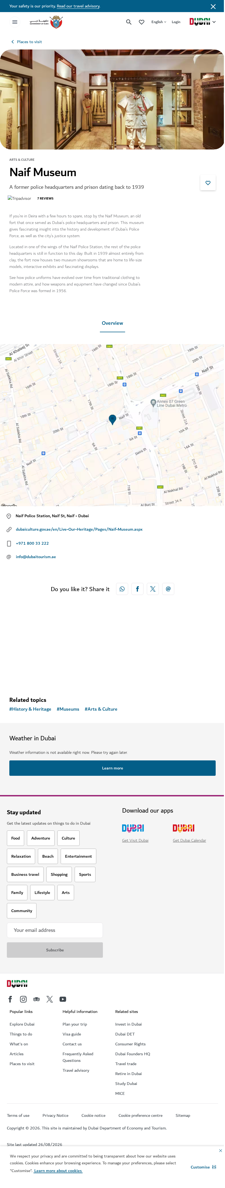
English (157, 22)
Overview (112, 323)
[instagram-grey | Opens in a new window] (23, 999)
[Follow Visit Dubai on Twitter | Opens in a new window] (49, 999)
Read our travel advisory (78, 6)
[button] (203, 1167)
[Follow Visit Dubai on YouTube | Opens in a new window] (63, 999)
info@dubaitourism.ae (36, 557)
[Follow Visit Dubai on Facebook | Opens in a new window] (10, 999)
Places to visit (29, 41)
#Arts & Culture (101, 709)
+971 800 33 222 (32, 543)
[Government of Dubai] (46, 22)
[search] (129, 22)
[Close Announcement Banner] (213, 6)
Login (176, 22)
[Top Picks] (141, 22)
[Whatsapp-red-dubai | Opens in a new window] (122, 589)
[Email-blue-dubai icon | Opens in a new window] (168, 589)
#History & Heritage (30, 709)
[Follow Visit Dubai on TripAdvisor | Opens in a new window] (36, 999)
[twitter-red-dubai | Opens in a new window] (153, 589)
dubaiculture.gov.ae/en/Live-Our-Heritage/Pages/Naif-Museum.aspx (79, 529)
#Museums (68, 709)
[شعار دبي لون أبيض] (23, 984)
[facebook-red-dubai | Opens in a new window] (137, 589)
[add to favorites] (208, 182)
